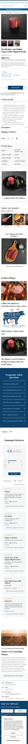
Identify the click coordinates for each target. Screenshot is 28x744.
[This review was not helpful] (21, 506)
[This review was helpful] (19, 506)
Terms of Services (20, 714)
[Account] (23, 2)
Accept (13, 733)
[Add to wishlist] (25, 88)
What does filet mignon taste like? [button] (12, 396)
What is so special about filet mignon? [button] (13, 421)
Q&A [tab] (10, 431)
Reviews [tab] (4, 431)
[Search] (25, 6)
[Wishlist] (20, 2)
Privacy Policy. (4, 715)
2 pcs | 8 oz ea (16, 75)
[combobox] (14, 6)
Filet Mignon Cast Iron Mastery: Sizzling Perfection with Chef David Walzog (13, 362)
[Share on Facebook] (8, 138)
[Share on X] (12, 138)
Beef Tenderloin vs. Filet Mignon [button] (11, 408)
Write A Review (14, 473)
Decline (13, 737)
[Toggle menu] (2, 2)
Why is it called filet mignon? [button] (10, 415)
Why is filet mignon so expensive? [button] (12, 402)
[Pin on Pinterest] (16, 138)
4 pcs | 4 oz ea (6, 75)
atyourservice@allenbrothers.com (13, 694)
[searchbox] (8, 481)
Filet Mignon (9, 12)
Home (2, 12)
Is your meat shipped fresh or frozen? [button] (12, 390)
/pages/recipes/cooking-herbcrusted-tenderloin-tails (13, 239)
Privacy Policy (15, 729)
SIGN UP (20, 711)
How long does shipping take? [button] (11, 384)
